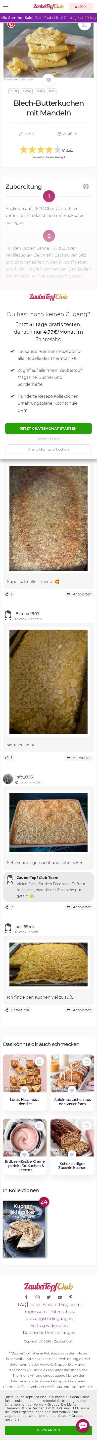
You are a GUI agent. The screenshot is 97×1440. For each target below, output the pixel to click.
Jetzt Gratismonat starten (48, 428)
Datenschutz (62, 1311)
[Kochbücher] (48, 80)
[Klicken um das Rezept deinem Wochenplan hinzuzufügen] (39, 1061)
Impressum (35, 1311)
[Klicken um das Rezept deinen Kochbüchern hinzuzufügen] (24, 1090)
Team (34, 1304)
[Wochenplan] (84, 24)
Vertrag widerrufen (49, 1325)
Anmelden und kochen (48, 449)
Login (82, 6)
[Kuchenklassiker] (25, 1229)
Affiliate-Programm (62, 1304)
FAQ (22, 1304)
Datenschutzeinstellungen (49, 1332)
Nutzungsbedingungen (49, 1318)
